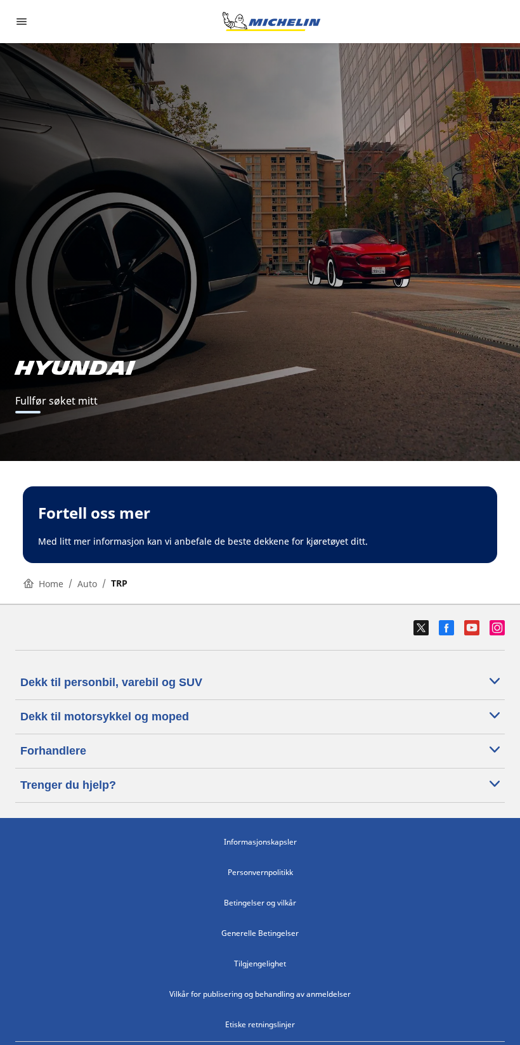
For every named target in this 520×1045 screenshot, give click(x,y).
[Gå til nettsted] (271, 21)
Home (51, 584)
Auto (87, 584)
